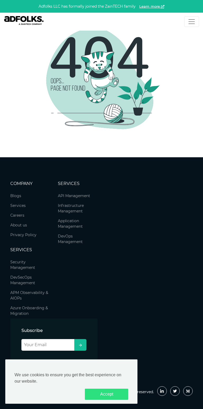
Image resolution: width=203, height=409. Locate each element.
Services (18, 205)
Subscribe (32, 330)
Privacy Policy (23, 234)
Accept (106, 394)
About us (18, 225)
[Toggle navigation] (191, 21)
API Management (74, 195)
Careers (17, 215)
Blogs (15, 195)
